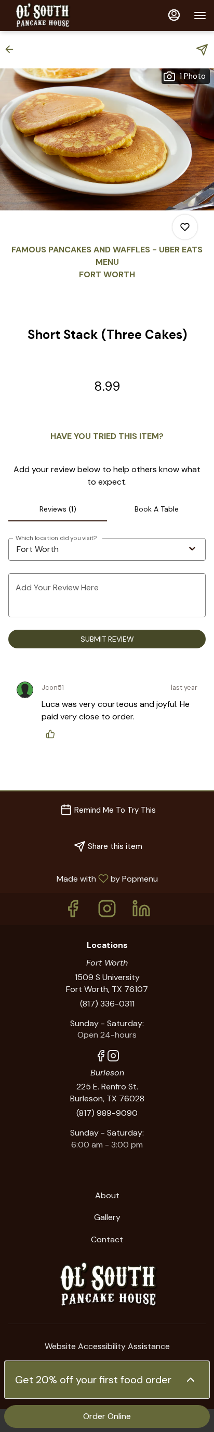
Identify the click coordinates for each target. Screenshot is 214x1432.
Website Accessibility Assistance (107, 1346)
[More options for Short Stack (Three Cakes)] (184, 227)
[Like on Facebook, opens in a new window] (72, 911)
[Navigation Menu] (200, 15)
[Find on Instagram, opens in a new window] (107, 911)
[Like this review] (53, 734)
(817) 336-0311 (107, 1003)
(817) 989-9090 (107, 1113)
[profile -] (174, 15)
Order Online (107, 1416)
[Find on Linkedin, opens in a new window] (141, 911)
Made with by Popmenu (83, 878)
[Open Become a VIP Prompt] (190, 1379)
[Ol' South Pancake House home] (54, 16)
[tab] (57, 509)
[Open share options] (202, 49)
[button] (12, 49)
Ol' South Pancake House (107, 1284)
